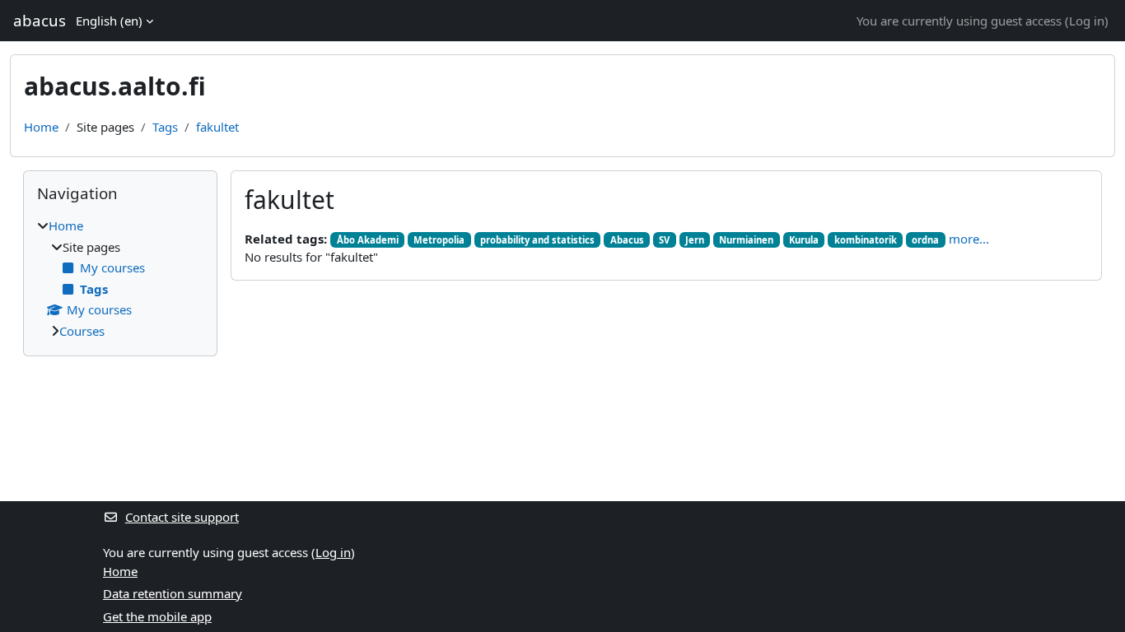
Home (41, 126)
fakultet (217, 126)
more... (969, 238)
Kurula (804, 240)
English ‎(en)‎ (109, 20)
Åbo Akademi (368, 240)
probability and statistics (537, 240)
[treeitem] (120, 278)
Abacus (627, 240)
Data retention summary (172, 593)
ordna (925, 240)
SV (664, 240)
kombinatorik (865, 240)
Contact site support (182, 517)
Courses (82, 331)
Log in (1086, 20)
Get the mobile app (157, 616)
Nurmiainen (746, 240)
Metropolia (438, 240)
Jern (694, 240)
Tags (165, 126)
